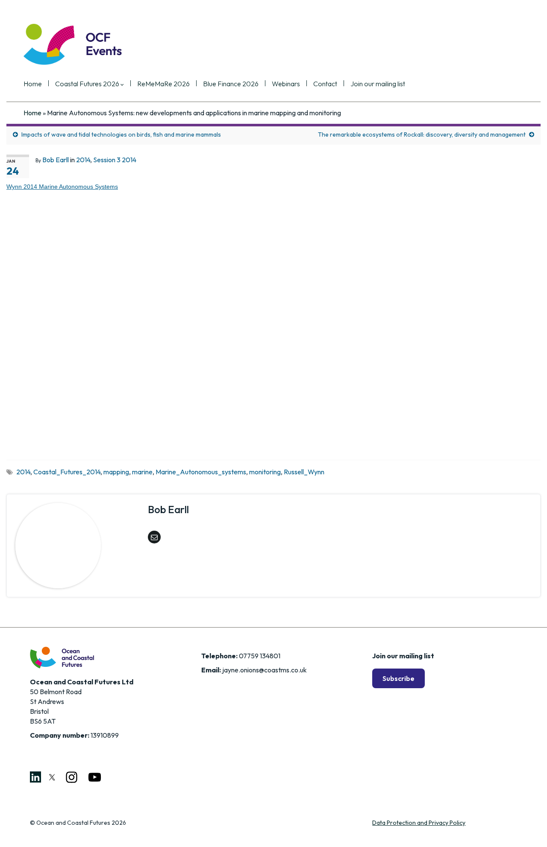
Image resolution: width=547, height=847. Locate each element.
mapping (116, 471)
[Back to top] (527, 827)
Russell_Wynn (304, 471)
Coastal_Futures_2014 (66, 471)
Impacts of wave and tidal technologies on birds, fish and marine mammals (121, 134)
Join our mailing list (377, 84)
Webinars (286, 84)
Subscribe (398, 678)
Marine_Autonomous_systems (201, 471)
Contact (325, 84)
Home (33, 84)
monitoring (265, 471)
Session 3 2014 (114, 159)
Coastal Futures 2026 (88, 84)
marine (142, 471)
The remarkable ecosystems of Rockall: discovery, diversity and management (422, 134)
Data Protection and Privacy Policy (418, 823)
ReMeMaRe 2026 (163, 84)
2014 (83, 159)
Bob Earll (55, 159)
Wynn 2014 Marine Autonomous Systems (62, 186)
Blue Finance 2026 (231, 84)
